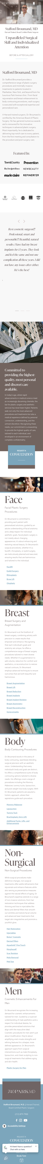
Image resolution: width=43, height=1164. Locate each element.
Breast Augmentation (16, 683)
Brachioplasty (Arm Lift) (17, 817)
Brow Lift (10, 579)
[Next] (24, 221)
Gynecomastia (13, 712)
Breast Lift (11, 687)
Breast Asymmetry (14, 704)
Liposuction (11, 809)
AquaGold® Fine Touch (16, 945)
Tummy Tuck (12, 813)
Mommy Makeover (14, 805)
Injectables (11, 933)
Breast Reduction (14, 692)
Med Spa (10, 962)
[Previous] (19, 221)
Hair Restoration (13, 929)
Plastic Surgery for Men (16, 1068)
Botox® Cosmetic (14, 937)
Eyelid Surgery (13, 571)
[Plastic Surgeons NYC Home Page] (10, 4)
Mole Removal (13, 958)
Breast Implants (13, 696)
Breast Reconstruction (16, 708)
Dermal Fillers (12, 941)
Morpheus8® (12, 949)
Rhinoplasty (12, 575)
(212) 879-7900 (21, 1114)
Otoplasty (11, 583)
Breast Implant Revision (17, 700)
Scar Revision (12, 953)
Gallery (21, 55)
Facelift (10, 567)
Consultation (21, 1139)
